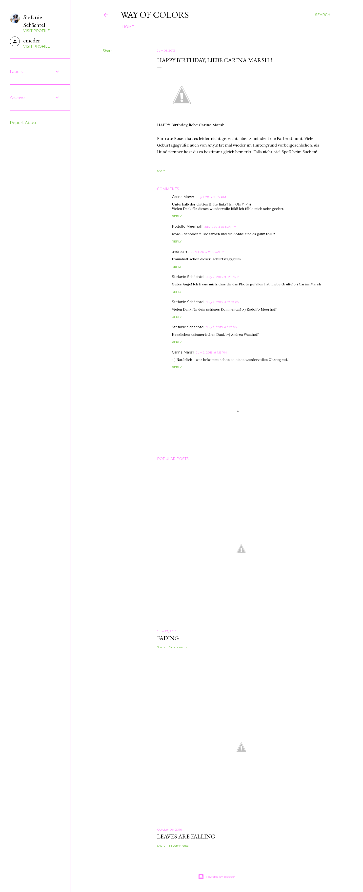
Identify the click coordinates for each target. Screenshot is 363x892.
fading (168, 638)
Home (128, 27)
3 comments (178, 647)
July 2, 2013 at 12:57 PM (222, 277)
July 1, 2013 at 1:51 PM (211, 197)
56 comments (178, 845)
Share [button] (108, 51)
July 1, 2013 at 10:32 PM (207, 252)
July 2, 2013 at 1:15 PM (211, 352)
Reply (177, 216)
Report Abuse (24, 122)
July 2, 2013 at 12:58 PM (223, 302)
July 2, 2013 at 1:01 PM (222, 327)
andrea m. (180, 251)
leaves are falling (186, 836)
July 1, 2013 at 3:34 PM (220, 226)
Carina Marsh (183, 197)
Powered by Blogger (220, 876)
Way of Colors (155, 14)
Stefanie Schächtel (188, 277)
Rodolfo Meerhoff (187, 226)
